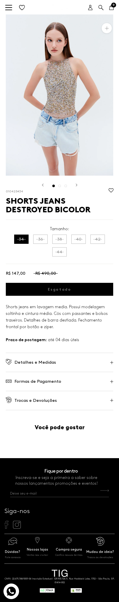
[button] (111, 192)
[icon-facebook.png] (6, 527)
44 (59, 251)
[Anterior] (43, 185)
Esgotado (59, 289)
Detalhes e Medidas (35, 362)
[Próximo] (76, 185)
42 (98, 239)
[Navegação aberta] (8, 8)
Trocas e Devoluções (35, 400)
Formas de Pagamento (37, 381)
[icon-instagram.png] (17, 527)
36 (40, 239)
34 (21, 239)
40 (78, 239)
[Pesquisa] (101, 8)
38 (59, 239)
